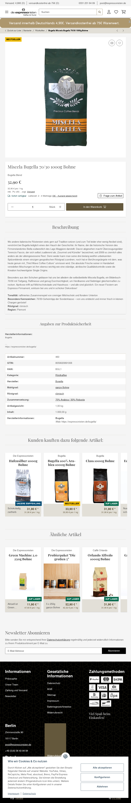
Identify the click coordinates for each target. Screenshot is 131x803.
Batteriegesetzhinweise (59, 706)
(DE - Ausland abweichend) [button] (64, 196)
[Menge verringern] (12, 206)
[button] (108, 12)
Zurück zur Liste (14, 30)
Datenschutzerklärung (58, 639)
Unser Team (11, 684)
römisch (59, 393)
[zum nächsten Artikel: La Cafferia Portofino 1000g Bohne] (123, 30)
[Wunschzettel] (116, 12)
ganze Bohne (62, 387)
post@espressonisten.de (113, 3)
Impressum (13, 793)
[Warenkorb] (123, 12)
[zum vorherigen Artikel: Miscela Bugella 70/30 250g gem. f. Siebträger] (117, 30)
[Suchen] (100, 12)
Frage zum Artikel (113, 195)
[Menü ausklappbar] (6, 12)
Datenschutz (29, 793)
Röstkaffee (61, 375)
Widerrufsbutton (55, 755)
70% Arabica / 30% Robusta (70, 399)
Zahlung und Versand (16, 690)
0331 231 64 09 (87, 3)
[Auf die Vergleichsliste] (112, 43)
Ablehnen (102, 786)
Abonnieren (117, 651)
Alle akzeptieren (102, 767)
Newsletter (10, 696)
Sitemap (51, 694)
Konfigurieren (102, 777)
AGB (49, 689)
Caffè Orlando (100, 550)
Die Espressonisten (23, 455)
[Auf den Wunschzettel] (119, 43)
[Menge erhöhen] (60, 206)
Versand (31, 191)
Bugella (62, 455)
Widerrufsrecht (54, 712)
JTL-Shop (116, 798)
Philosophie (11, 678)
